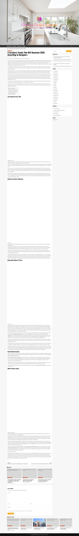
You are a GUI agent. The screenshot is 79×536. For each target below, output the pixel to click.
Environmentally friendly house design (59, 110)
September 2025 (55, 79)
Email (31, 503)
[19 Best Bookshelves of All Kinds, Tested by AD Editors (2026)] (66, 522)
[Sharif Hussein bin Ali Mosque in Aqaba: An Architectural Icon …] (39, 522)
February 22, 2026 (64, 529)
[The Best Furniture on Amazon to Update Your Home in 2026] (29, 473)
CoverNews (42, 534)
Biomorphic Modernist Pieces (13, 91)
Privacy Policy (19, 46)
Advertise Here (9, 46)
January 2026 (55, 72)
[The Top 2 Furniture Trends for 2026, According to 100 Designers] (45, 473)
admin (9, 56)
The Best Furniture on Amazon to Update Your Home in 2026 (28, 480)
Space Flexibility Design (56, 115)
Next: (41, 463)
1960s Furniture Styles (12, 94)
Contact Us (14, 46)
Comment (9, 492)
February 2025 (55, 90)
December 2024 (55, 93)
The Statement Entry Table (13, 89)
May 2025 (54, 85)
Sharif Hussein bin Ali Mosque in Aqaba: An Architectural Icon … (62, 61)
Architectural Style (56, 108)
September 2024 (55, 98)
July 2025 (54, 82)
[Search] (71, 46)
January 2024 (55, 103)
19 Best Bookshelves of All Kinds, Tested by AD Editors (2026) (65, 528)
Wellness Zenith (55, 119)
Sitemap (24, 46)
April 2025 (54, 87)
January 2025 (55, 92)
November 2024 (55, 95)
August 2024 (55, 100)
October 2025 (55, 77)
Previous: (18, 463)
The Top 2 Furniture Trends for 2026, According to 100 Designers (44, 480)
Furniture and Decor (10, 50)
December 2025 (55, 74)
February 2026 (55, 71)
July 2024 (54, 101)
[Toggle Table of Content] (17, 88)
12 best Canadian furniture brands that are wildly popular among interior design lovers (14, 481)
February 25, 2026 (12, 530)
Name (9, 503)
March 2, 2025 (12, 56)
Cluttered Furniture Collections (13, 90)
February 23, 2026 (38, 529)
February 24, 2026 (25, 529)
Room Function (55, 113)
